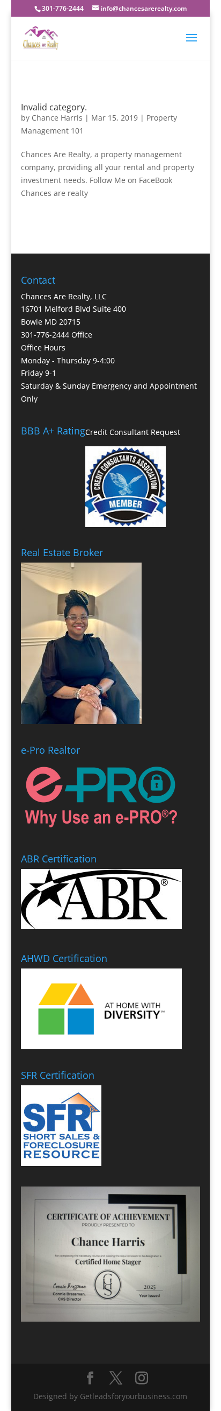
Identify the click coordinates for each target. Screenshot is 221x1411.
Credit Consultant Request (132, 432)
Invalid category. (54, 107)
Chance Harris (57, 118)
